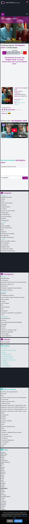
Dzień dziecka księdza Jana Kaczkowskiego (11, 322)
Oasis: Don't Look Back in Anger (9, 330)
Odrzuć (10, 521)
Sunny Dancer (4, 286)
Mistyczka (3, 326)
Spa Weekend (4, 311)
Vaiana (2, 446)
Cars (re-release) (5, 299)
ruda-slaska (12, 2)
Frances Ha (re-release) (6, 203)
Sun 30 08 (25, 52)
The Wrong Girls (5, 220)
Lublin (2, 478)
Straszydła (4, 362)
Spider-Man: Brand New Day (9, 350)
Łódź (2, 480)
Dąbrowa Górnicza (5, 462)
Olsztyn (3, 481)
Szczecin (3, 498)
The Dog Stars (4, 280)
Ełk (1, 465)
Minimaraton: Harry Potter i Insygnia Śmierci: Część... (13, 405)
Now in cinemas (9, 389)
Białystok (3, 452)
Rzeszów (3, 491)
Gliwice (2, 470)
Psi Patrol (4, 348)
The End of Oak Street (6, 227)
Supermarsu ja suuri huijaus (7, 233)
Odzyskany (3, 231)
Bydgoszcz (3, 455)
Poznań (3, 485)
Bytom (2, 457)
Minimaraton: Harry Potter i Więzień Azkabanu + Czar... (14, 409)
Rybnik (2, 490)
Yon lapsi (3, 301)
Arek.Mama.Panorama (6, 197)
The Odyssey (5, 364)
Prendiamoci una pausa (6, 290)
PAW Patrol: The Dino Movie (8, 250)
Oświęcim (3, 483)
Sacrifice (3, 199)
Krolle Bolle (3, 205)
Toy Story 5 (4, 444)
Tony (2, 315)
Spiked (2, 428)
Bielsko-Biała (4, 454)
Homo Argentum (5, 243)
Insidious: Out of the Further (8, 210)
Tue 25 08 (8, 52)
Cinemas (6, 339)
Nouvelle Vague (5, 212)
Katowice (3, 473)
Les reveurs (3, 208)
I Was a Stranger (5, 303)
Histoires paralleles (5, 226)
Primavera (3, 218)
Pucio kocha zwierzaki (6, 216)
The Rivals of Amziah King (7, 237)
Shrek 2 (2, 424)
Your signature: (5, 177)
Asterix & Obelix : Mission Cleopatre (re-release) (12, 297)
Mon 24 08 (4, 52)
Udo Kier (19, 102)
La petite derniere (5, 307)
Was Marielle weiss (5, 214)
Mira (2, 305)
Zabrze (2, 508)
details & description (17, 42)
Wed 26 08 (11, 52)
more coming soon (6, 335)
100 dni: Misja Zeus (5, 318)
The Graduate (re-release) (7, 295)
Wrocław (3, 506)
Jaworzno (3, 472)
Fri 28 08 (18, 52)
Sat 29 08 (21, 52)
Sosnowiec (3, 495)
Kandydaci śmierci (5, 247)
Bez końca (3, 320)
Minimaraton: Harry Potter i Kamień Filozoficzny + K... (14, 407)
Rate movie (8, 111)
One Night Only (4, 235)
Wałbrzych (3, 504)
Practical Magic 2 (5, 334)
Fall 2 (2, 309)
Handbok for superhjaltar (7, 332)
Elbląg (2, 463)
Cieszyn (3, 459)
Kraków (3, 477)
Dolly (2, 229)
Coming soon (8, 274)
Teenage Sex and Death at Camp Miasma (11, 313)
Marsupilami (4, 324)
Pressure (3, 328)
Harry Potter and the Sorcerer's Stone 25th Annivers (13, 282)
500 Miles (3, 293)
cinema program (8, 42)
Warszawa (3, 503)
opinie (1, 43)
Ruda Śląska (4, 488)
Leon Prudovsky (10, 22)
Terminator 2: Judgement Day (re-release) (11, 288)
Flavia (2, 224)
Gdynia (2, 468)
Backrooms (3, 393)
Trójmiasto (3, 501)
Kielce (2, 475)
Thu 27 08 (14, 52)
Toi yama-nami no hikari (7, 248)
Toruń (2, 499)
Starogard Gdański (5, 496)
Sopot (2, 493)
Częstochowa (4, 460)
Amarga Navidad (5, 278)
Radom (2, 486)
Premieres (7, 193)
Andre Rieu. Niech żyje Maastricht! (9, 391)
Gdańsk (3, 467)
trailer (24, 42)
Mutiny (2, 201)
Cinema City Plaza (5, 342)
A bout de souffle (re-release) (8, 241)
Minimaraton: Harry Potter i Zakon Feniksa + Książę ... (14, 411)
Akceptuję (18, 521)
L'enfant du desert (5, 207)
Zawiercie (3, 509)
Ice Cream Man (4, 245)
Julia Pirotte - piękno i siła (7, 284)
